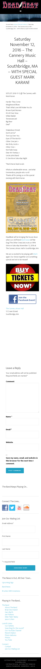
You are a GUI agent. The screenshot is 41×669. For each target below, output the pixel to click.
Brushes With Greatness (11, 591)
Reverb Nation (10, 633)
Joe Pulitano (9, 614)
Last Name (6, 549)
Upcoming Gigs (7, 582)
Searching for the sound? (14, 628)
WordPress (25, 666)
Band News (6, 586)
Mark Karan (25, 240)
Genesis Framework (13, 666)
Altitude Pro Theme (26, 664)
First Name (6, 536)
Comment (10, 381)
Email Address (8, 523)
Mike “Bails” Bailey (11, 617)
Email (9, 429)
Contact (8, 646)
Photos (7, 637)
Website (9, 442)
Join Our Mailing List (12, 649)
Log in (33, 666)
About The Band (11, 607)
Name (9, 416)
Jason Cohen (9, 619)
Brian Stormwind (11, 609)
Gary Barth (9, 612)
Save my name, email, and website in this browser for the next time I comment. (22, 461)
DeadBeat (20, 5)
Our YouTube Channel (13, 630)
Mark (35, 254)
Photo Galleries (10, 635)
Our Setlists (9, 625)
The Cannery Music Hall (15, 308)
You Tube (8, 640)
